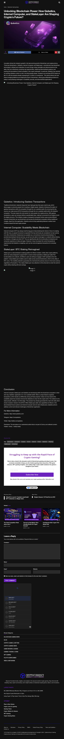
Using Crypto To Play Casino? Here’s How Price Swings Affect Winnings (21, 696)
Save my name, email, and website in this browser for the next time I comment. (26, 576)
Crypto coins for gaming (10, 706)
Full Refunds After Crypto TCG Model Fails (51, 523)
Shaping (51, 441)
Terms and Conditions (50, 727)
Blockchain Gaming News (13, 7)
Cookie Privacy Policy (38, 727)
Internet (34, 441)
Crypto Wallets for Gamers (11, 711)
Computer (17, 441)
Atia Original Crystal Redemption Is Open (14, 693)
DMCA (28, 727)
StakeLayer (7, 444)
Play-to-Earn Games (10, 657)
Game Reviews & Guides (11, 648)
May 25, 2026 (27, 527)
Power (39, 441)
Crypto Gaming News (10, 646)
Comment (7, 542)
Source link (7, 438)
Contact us (6, 729)
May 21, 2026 (46, 526)
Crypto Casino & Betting (11, 643)
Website (35, 569)
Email (6, 569)
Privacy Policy (21, 727)
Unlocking (14, 444)
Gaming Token (8, 709)
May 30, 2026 (7, 526)
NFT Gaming (7, 654)
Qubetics (45, 441)
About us (6, 727)
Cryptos (23, 441)
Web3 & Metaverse (9, 660)
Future (28, 441)
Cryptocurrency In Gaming (50, 732)
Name (6, 562)
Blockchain (10, 441)
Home (5, 7)
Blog (5, 640)
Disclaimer (13, 727)
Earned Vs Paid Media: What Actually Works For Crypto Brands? (30, 524)
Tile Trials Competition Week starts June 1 (11, 523)
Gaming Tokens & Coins (11, 651)
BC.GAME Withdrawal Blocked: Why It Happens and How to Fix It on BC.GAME (23, 690)
